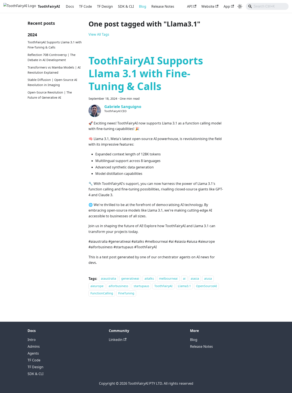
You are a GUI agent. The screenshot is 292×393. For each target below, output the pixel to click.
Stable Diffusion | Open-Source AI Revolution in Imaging (52, 82)
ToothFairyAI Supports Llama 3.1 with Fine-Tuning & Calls (55, 45)
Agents (33, 353)
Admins (34, 346)
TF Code (85, 6)
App (227, 6)
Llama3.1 (184, 286)
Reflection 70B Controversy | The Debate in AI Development (51, 57)
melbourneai (168, 279)
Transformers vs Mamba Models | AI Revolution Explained (54, 70)
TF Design (105, 6)
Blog (142, 6)
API (189, 6)
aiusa (208, 279)
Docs (70, 6)
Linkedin (115, 339)
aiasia (195, 279)
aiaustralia (108, 279)
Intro (32, 339)
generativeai (130, 279)
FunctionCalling (101, 293)
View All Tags (98, 34)
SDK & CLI (126, 6)
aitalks (149, 279)
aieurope (96, 286)
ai (184, 279)
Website (207, 6)
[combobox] (267, 6)
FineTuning (126, 293)
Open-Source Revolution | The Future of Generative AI (50, 95)
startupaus (141, 286)
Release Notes (162, 6)
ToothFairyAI (163, 286)
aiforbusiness (118, 286)
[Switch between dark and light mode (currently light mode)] (239, 6)
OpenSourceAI (206, 286)
